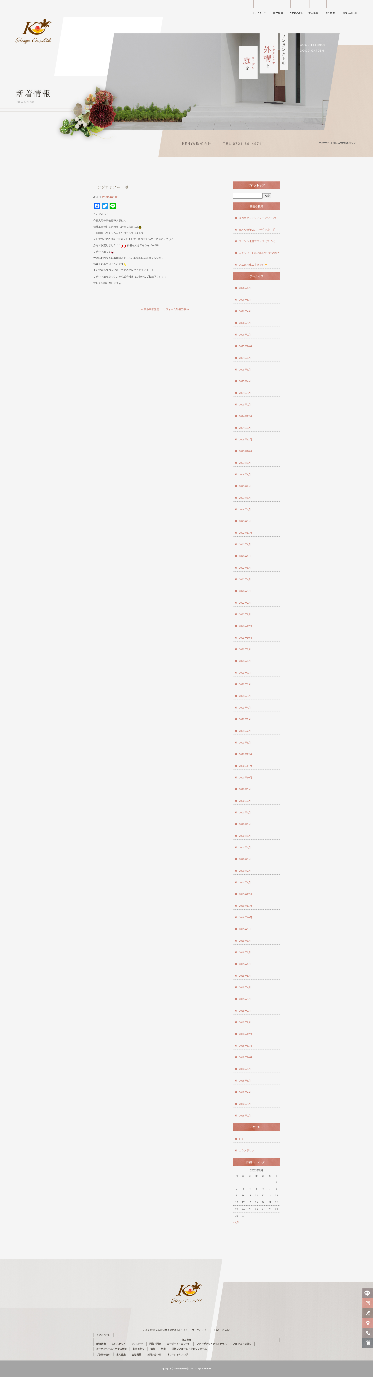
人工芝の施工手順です (251, 264)
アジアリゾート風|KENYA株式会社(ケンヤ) (337, 142)
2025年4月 (245, 381)
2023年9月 (245, 463)
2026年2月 (245, 334)
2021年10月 (245, 637)
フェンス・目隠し (242, 1343)
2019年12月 (245, 894)
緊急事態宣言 (150, 309)
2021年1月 (245, 742)
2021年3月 (245, 719)
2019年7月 (245, 952)
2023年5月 (245, 497)
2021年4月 (245, 707)
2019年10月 (245, 917)
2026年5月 (245, 299)
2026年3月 (245, 323)
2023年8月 (245, 474)
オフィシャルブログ (177, 1354)
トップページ (259, 8)
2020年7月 (245, 812)
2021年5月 (245, 696)
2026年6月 (245, 288)
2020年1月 (245, 882)
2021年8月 (245, 661)
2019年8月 (245, 940)
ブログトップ (256, 185)
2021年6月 (245, 684)
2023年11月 (245, 439)
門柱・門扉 (155, 1343)
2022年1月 (245, 614)
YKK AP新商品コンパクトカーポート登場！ (259, 229)
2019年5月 (245, 975)
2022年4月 (245, 579)
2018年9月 (245, 1069)
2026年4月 (245, 311)
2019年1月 (245, 1022)
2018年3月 (245, 1104)
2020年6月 (245, 824)
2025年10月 (245, 346)
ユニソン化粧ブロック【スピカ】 (258, 241)
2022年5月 (245, 567)
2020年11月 (245, 766)
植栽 (152, 1348)
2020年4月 (245, 847)
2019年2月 (245, 1010)
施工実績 (279, 8)
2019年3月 (245, 999)
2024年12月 (245, 416)
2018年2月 (245, 1115)
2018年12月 (245, 1034)
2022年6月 (245, 556)
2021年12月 (245, 626)
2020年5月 (245, 836)
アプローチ (137, 1343)
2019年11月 (245, 905)
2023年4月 (245, 509)
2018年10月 (245, 1057)
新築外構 (101, 1343)
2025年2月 (245, 404)
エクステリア (246, 1150)
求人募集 (313, 8)
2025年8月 (245, 358)
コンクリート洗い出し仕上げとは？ (259, 253)
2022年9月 (245, 544)
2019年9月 (245, 929)
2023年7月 (245, 486)
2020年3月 (245, 859)
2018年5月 (245, 1080)
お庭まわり (138, 1348)
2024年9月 (245, 428)
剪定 (163, 1348)
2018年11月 (245, 1045)
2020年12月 (245, 754)
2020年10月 (245, 777)
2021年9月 (245, 649)
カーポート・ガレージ (178, 1343)
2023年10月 (245, 451)
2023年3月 (245, 521)
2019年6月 (245, 964)
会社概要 (332, 8)
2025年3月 (245, 393)
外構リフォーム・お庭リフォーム (189, 1348)
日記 (241, 1139)
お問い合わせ (352, 8)
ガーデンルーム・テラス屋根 (111, 1348)
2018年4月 (245, 1092)
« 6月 (236, 1222)
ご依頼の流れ (297, 8)
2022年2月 (245, 602)
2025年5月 (245, 369)
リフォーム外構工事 (176, 309)
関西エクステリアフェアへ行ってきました (259, 218)
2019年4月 (245, 987)
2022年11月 (245, 532)
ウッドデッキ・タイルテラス (211, 1343)
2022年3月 (245, 591)
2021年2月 (245, 731)
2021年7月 (245, 672)
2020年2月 (245, 870)
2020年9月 (245, 789)
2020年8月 (245, 801)
